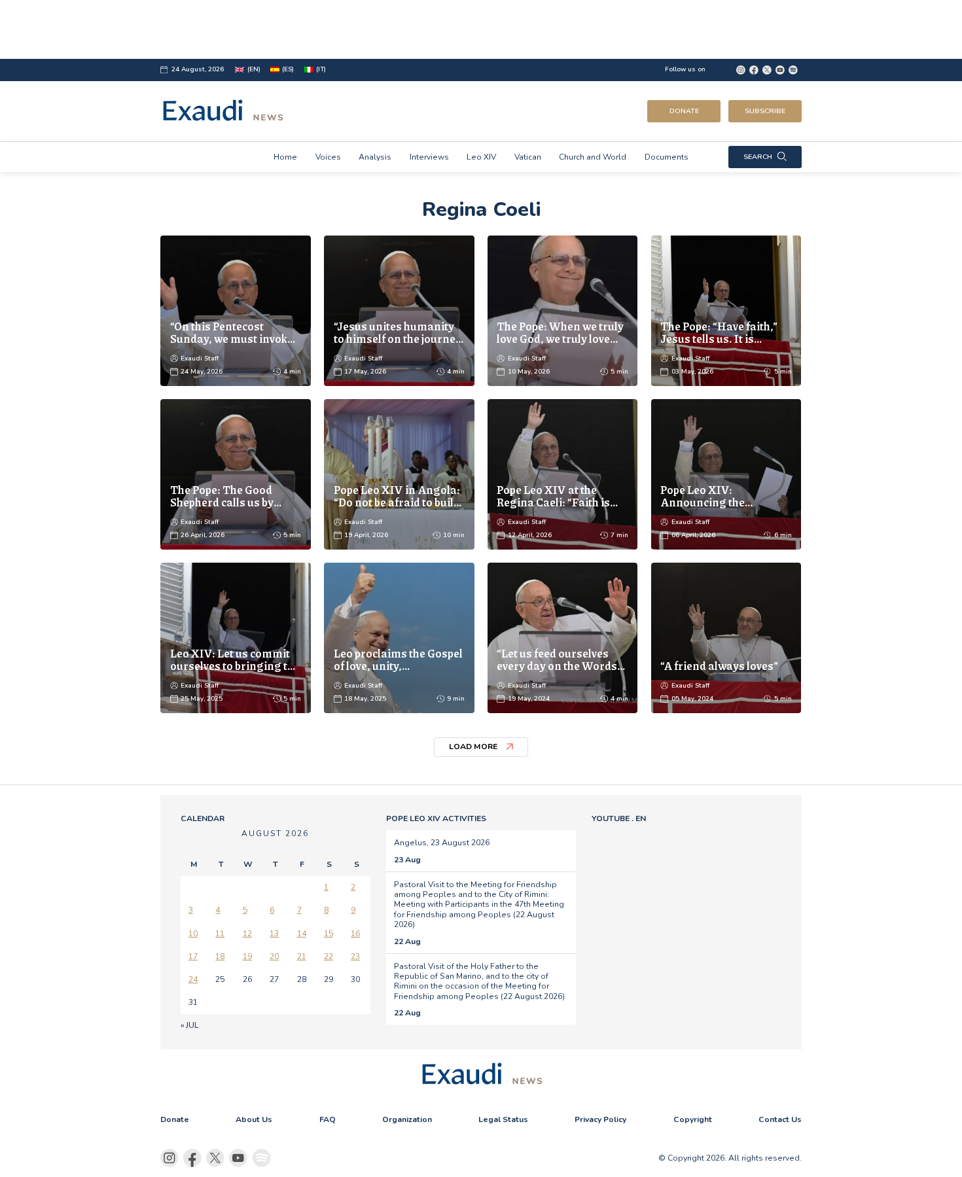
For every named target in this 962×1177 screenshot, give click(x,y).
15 (328, 933)
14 (301, 933)
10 (193, 933)
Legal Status (503, 1119)
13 (274, 933)
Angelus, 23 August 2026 (442, 842)
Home (285, 157)
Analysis (375, 157)
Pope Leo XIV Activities (436, 818)
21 (301, 956)
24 (193, 979)
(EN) (253, 69)
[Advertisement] (480, 29)
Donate (684, 111)
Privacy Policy (600, 1119)
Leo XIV (481, 157)
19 (247, 956)
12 (247, 933)
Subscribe (765, 111)
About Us (254, 1119)
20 (274, 956)
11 (219, 933)
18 (219, 956)
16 (355, 933)
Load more (473, 746)
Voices (328, 157)
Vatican (527, 157)
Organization (407, 1119)
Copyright (692, 1119)
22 (328, 956)
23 (355, 956)
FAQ (327, 1119)
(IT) (321, 69)
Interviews (429, 157)
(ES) (288, 69)
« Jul (189, 1025)
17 (193, 956)
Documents (666, 157)
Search (757, 157)
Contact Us (780, 1119)
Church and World (592, 157)
